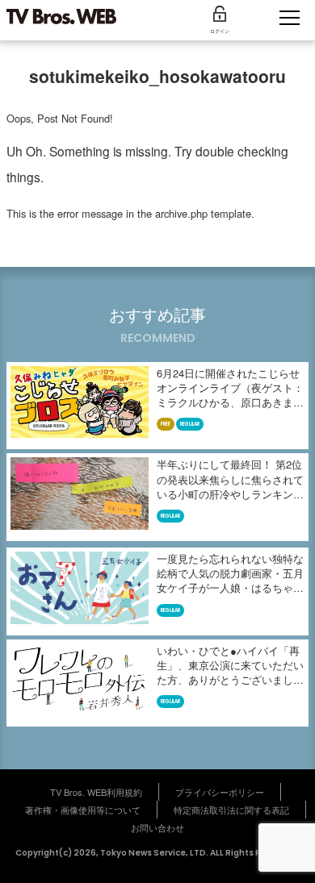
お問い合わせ (157, 827)
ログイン (219, 31)
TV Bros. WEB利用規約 (96, 791)
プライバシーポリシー (219, 791)
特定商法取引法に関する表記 (231, 809)
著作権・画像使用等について (83, 809)
